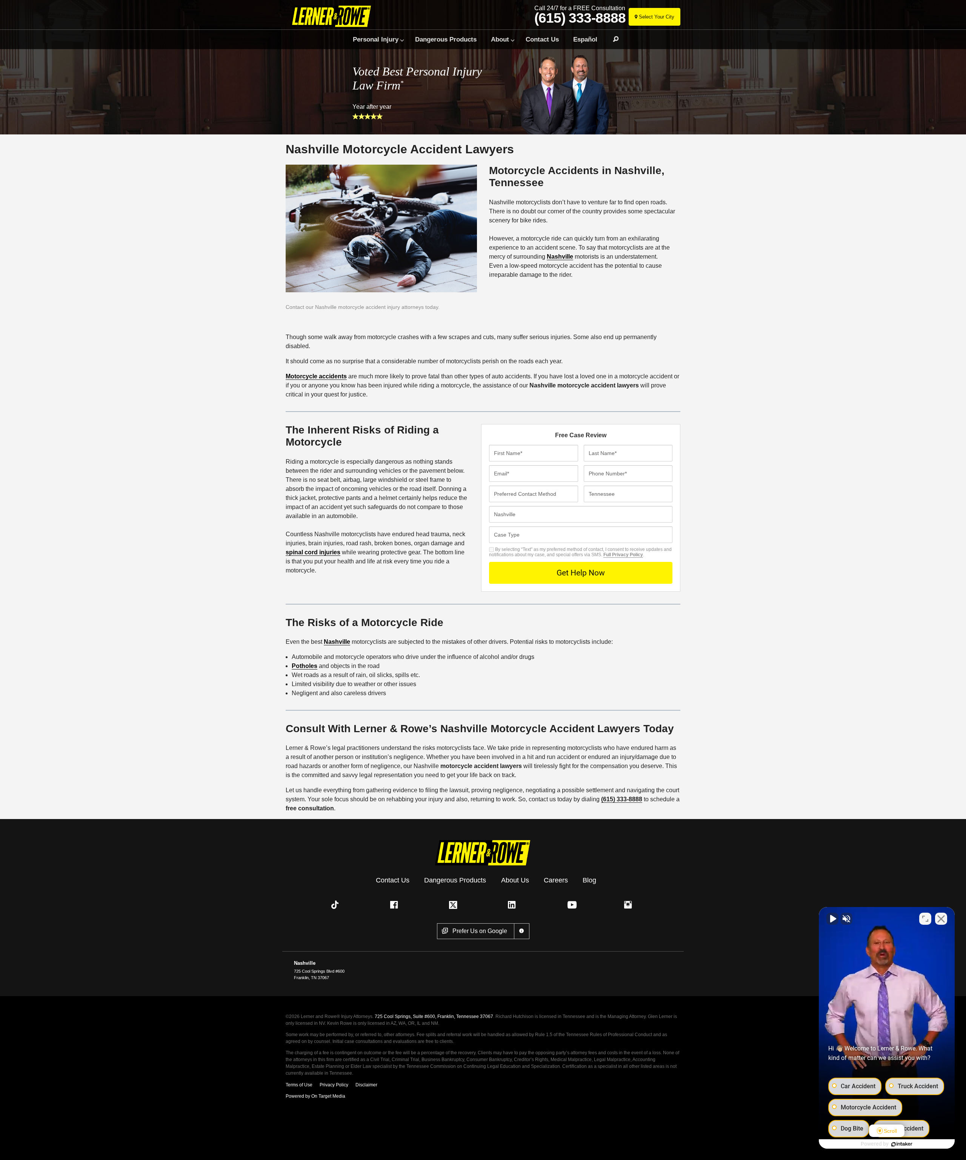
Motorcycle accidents (316, 376)
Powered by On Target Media (315, 1096)
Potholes (304, 666)
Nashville (560, 256)
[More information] (521, 931)
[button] (336, 904)
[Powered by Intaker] (902, 1144)
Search (612, 39)
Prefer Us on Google (479, 931)
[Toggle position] (925, 919)
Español (585, 39)
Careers (556, 880)
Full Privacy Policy (623, 554)
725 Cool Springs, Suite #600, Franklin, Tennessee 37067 (434, 1016)
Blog (589, 880)
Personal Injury (375, 39)
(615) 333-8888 (580, 18)
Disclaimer (366, 1085)
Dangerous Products (446, 39)
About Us (515, 880)
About (500, 39)
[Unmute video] (832, 919)
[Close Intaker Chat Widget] (941, 919)
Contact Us (542, 39)
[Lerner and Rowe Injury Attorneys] (333, 16)
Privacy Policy (334, 1085)
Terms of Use (299, 1085)
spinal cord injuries (313, 552)
